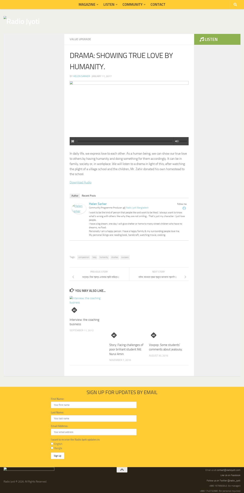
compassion (83, 257)
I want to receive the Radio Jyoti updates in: (75, 439)
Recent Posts (89, 195)
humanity (104, 257)
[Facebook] (184, 208)
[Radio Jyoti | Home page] (22, 21)
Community (133, 4)
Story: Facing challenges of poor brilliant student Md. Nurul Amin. (126, 349)
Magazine (87, 4)
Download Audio (80, 182)
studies (114, 257)
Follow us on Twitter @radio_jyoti (223, 480)
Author (74, 195)
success (125, 257)
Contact (158, 4)
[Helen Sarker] (79, 213)
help (94, 257)
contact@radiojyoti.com (228, 470)
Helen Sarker (81, 76)
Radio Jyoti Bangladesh (137, 207)
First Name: (57, 399)
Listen (108, 4)
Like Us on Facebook (230, 475)
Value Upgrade (80, 39)
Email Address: (59, 426)
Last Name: (57, 412)
